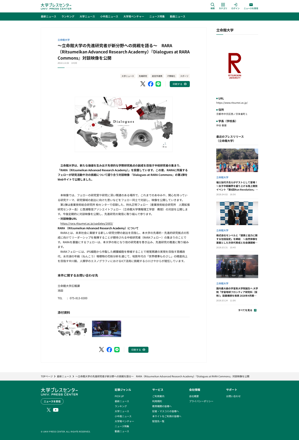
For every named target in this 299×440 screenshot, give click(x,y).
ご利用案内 (158, 396)
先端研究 (143, 75)
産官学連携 (157, 75)
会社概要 (194, 396)
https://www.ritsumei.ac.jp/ (232, 102)
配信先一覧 (158, 421)
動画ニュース (122, 431)
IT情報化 (171, 75)
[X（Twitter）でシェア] (143, 84)
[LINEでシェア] (158, 84)
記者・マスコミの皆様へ (165, 411)
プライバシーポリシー (201, 401)
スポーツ (184, 75)
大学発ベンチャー (124, 421)
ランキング (121, 406)
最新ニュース (122, 401)
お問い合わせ (233, 396)
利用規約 (157, 401)
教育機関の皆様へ (162, 406)
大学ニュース (128, 75)
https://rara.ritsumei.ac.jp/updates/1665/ (86, 223)
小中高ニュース (123, 416)
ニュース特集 (122, 426)
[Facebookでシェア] (150, 84)
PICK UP (119, 396)
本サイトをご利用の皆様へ (166, 416)
